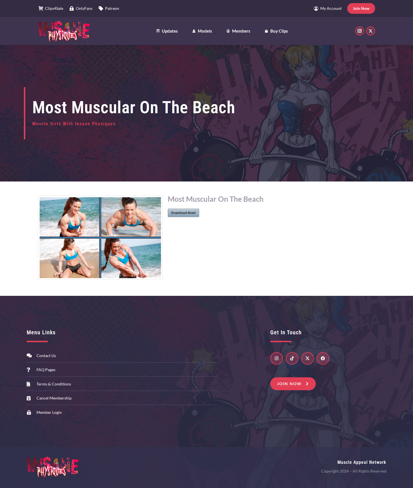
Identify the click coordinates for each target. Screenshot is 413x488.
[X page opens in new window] (370, 30)
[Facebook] (323, 358)
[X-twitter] (307, 358)
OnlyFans (84, 8)
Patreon (112, 8)
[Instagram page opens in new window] (359, 30)
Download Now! (183, 212)
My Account (331, 8)
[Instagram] (276, 358)
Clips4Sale (54, 8)
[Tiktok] (292, 358)
